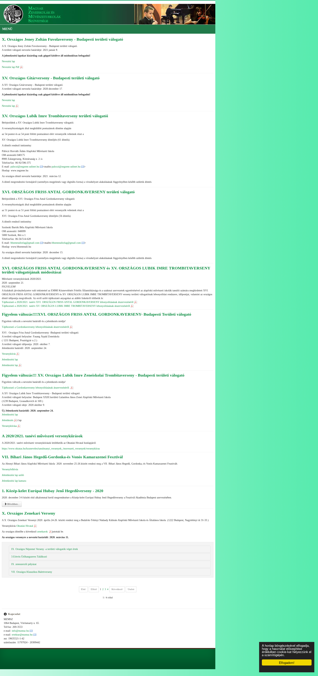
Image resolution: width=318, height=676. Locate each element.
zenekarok (42, 523)
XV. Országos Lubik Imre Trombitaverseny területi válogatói (55, 116)
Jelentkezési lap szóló (13, 467)
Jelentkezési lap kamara (14, 473)
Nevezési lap (8, 61)
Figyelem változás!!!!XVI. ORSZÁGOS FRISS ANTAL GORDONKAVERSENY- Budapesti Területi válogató (96, 306)
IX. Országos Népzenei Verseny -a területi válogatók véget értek (44, 541)
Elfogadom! (286, 662)
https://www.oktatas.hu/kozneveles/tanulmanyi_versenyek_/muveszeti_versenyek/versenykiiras (51, 440)
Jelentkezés (7, 412)
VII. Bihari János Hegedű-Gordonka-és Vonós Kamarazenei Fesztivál (62, 448)
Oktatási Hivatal (24, 517)
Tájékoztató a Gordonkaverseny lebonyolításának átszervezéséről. (36, 379)
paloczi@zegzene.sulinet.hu (24, 166)
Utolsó (182, 581)
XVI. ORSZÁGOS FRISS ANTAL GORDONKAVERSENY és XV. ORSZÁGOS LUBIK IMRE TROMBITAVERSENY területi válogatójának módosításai (136, 268)
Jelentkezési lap (10, 351)
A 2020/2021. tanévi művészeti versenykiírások (42, 428)
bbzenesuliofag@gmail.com (24, 242)
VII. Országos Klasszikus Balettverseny (31, 563)
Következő (168, 581)
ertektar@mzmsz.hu (22, 626)
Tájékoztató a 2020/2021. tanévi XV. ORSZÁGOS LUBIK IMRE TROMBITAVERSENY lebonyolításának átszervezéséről (66, 298)
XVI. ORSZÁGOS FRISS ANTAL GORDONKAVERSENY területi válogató (68, 192)
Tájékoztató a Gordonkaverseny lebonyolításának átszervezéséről (35, 318)
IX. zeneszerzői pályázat (23, 556)
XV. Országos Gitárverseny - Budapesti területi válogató (51, 78)
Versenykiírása (9, 418)
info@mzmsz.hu (20, 622)
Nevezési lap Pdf (10, 67)
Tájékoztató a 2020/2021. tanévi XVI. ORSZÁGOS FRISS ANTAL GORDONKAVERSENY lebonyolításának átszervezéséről (67, 294)
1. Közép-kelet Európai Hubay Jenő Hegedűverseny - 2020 (52, 483)
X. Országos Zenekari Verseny (28, 505)
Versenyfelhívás (10, 461)
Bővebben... (13, 496)
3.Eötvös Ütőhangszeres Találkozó (29, 548)
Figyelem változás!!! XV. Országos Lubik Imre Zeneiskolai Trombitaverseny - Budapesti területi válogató (93, 367)
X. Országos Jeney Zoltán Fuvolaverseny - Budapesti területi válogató (62, 39)
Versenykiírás (9, 345)
